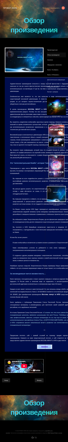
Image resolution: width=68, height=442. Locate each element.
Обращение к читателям (54, 65)
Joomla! (8, 433)
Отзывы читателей (52, 87)
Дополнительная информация (56, 80)
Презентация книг (52, 50)
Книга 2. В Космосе (52, 75)
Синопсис (50, 60)
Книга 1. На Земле (52, 70)
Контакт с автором (52, 92)
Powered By (34, 437)
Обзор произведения (53, 55)
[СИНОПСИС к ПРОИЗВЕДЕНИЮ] (24, 60)
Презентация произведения (50, 8)
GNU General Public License (55, 433)
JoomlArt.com (49, 431)
